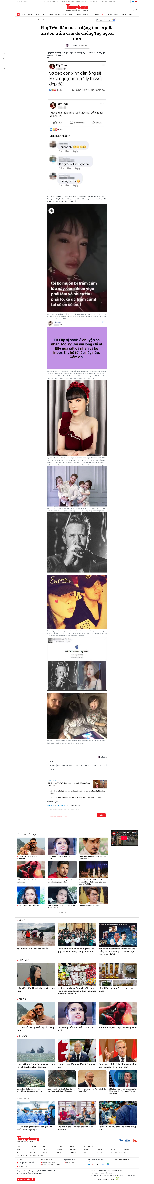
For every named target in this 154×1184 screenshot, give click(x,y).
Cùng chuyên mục (27, 834)
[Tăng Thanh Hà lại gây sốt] (31, 895)
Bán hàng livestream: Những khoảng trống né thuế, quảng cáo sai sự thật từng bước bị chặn (117, 951)
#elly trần (51, 765)
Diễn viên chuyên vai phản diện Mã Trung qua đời (92, 857)
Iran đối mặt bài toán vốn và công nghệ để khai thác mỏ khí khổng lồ (29, 1090)
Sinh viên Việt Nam (82, 1)
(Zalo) (53, 1162)
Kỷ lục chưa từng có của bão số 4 (32, 948)
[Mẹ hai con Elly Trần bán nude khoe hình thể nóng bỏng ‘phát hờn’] (100, 784)
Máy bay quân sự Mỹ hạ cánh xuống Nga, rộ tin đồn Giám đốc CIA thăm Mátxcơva (123, 1091)
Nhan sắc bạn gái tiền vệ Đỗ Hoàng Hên (28, 857)
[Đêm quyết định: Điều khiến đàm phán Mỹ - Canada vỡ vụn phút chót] (118, 1050)
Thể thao (78, 14)
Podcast (60, 1146)
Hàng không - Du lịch (116, 1152)
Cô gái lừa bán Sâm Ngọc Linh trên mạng (116, 989)
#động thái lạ (52, 769)
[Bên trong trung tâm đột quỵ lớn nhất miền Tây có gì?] (36, 1113)
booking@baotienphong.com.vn (51, 1164)
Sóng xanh (37, 14)
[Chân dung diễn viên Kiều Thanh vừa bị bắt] (62, 846)
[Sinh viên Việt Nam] (124, 1140)
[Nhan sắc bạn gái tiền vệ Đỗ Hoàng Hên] (31, 846)
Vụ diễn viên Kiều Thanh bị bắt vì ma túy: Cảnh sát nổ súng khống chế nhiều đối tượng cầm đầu (77, 991)
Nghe (3, 54)
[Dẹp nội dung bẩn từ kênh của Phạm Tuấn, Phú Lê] (62, 895)
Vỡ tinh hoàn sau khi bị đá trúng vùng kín (117, 1128)
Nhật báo (33, 1146)
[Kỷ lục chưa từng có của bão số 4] (36, 934)
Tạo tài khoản (62, 805)
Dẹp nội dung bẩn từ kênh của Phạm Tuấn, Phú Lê (61, 906)
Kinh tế (30, 14)
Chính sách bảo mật (122, 1160)
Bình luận (3, 69)
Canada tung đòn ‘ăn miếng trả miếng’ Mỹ (76, 1065)
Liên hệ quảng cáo (46, 1160)
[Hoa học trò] (135, 1140)
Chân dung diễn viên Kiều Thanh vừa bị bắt (61, 857)
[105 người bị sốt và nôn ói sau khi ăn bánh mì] (77, 1113)
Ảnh (44, 1146)
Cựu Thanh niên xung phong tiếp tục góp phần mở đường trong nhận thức (76, 950)
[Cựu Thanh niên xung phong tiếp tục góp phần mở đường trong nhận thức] (77, 934)
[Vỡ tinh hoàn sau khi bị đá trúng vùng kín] (118, 1113)
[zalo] (103, 1164)
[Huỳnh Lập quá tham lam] (93, 895)
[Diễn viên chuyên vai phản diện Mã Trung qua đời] (93, 846)
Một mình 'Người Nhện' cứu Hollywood (27, 881)
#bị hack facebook (82, 765)
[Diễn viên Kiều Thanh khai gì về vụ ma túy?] (36, 974)
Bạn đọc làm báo (27, 1179)
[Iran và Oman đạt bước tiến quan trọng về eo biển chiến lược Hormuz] (36, 1050)
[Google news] (108, 1164)
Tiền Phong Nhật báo (67, 1)
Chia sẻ (3, 59)
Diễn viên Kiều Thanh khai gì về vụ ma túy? (36, 989)
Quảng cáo (112, 1)
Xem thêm (135, 14)
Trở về (3, 74)
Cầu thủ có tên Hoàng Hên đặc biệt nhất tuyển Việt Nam (60, 881)
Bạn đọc (99, 1152)
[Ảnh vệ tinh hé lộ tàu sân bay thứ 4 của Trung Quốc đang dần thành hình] (62, 1078)
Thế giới (57, 14)
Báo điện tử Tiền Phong (77, 7)
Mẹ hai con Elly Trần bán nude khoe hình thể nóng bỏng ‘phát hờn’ (69, 784)
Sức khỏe (50, 14)
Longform (74, 1146)
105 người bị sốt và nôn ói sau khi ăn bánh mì (75, 1128)
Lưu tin (3, 64)
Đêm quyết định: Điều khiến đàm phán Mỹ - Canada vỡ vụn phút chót (118, 1065)
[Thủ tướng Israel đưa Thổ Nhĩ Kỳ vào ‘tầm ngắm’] (92, 1078)
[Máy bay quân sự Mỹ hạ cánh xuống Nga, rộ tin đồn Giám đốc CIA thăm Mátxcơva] (123, 1078)
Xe (91, 14)
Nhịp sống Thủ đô (22, 1155)
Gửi (101, 815)
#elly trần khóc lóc (99, 765)
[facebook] (133, 1)
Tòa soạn (103, 1)
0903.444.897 (70, 1162)
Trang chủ (18, 14)
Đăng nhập (50, 805)
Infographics (88, 1146)
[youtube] (136, 1)
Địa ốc (44, 14)
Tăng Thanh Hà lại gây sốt (29, 905)
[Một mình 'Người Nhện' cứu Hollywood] (31, 869)
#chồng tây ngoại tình (65, 765)
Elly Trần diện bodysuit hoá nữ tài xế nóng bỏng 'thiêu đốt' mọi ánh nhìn (77, 797)
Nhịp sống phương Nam (36, 1155)
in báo (105, 20)
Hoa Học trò (94, 1)
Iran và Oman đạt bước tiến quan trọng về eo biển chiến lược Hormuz (36, 1065)
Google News (113, 20)
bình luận (109, 20)
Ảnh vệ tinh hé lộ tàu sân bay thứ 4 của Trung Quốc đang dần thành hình (61, 1090)
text (101, 20)
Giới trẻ (64, 14)
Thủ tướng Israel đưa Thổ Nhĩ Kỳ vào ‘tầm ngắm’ (92, 1090)
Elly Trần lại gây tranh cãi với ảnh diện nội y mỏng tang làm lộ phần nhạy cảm (77, 792)
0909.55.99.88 (46, 1162)
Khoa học (117, 14)
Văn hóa (96, 14)
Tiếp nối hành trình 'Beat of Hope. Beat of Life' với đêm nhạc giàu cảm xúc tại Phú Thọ (92, 882)
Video (130, 14)
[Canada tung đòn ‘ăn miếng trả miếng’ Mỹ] (77, 1050)
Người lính (86, 14)
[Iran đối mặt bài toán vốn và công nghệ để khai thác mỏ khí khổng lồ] (31, 1078)
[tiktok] (99, 1164)
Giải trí (103, 14)
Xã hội (23, 14)
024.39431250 (23, 1166)
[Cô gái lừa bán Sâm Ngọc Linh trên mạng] (118, 974)
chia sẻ (97, 20)
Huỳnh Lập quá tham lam (89, 905)
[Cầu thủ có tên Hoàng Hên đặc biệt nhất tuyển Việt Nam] (62, 869)
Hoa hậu (124, 14)
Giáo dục (109, 14)
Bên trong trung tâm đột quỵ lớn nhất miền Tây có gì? (34, 1128)
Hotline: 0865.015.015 (51, 1)
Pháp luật (71, 14)
